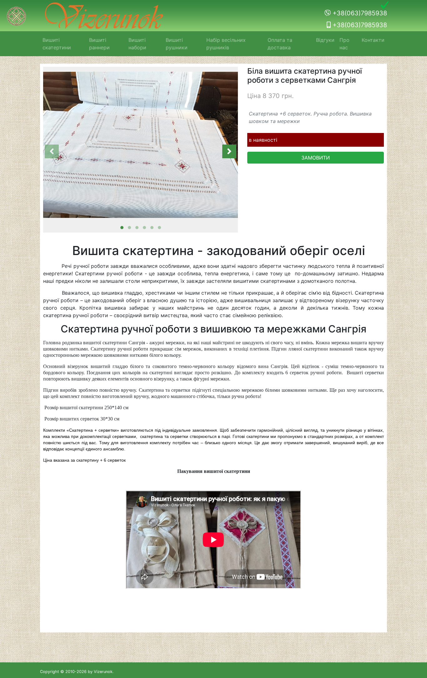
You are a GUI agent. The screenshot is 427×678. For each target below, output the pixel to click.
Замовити (315, 158)
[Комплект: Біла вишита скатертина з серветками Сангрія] (140, 145)
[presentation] (52, 151)
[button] (122, 227)
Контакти (373, 40)
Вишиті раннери (99, 44)
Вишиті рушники (177, 44)
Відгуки (325, 40)
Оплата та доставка (280, 44)
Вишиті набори (137, 44)
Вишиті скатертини (57, 44)
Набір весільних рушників (226, 44)
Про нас (344, 44)
